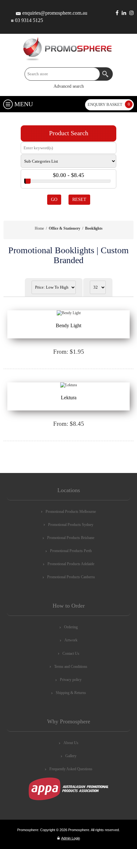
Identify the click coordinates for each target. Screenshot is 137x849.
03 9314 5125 (29, 20)
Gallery (70, 756)
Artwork (70, 640)
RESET (79, 199)
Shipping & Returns (71, 692)
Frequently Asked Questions (70, 769)
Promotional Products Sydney (70, 524)
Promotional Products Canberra (71, 577)
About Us (70, 743)
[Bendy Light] (68, 313)
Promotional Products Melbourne (71, 511)
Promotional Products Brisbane (70, 537)
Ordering (71, 627)
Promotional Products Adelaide (70, 564)
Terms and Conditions (70, 666)
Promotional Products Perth (71, 551)
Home (39, 228)
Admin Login (70, 838)
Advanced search (69, 86)
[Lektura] (68, 385)
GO (54, 199)
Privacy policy (71, 679)
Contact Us (70, 653)
